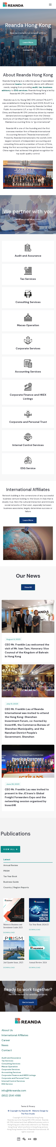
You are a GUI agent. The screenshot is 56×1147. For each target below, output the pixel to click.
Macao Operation (10, 1066)
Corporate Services (11, 1069)
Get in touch (28, 1002)
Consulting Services (11, 1063)
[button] (50, 4)
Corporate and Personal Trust (15, 1078)
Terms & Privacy (28, 1106)
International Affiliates (15, 1035)
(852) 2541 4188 (11, 1095)
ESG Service (7, 1084)
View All (28, 587)
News (5, 1045)
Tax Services (7, 1061)
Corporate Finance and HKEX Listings (19, 1075)
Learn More (28, 42)
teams (18, 84)
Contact (7, 1050)
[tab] (28, 860)
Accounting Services (11, 1072)
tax (40, 87)
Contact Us (28, 50)
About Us (7, 1030)
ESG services (20, 90)
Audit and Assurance (11, 1058)
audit (35, 87)
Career (6, 1040)
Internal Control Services (13, 1081)
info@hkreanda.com (14, 1090)
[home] (12, 4)
